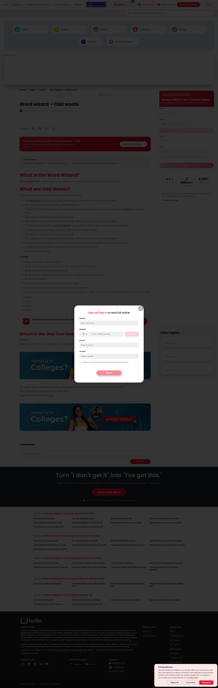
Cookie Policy (192, 678)
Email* (82, 340)
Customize (190, 682)
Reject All (175, 682)
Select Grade (87, 356)
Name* (82, 318)
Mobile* (82, 329)
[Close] (140, 308)
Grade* (82, 351)
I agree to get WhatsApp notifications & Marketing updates (105, 362)
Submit (109, 373)
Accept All (206, 682)
